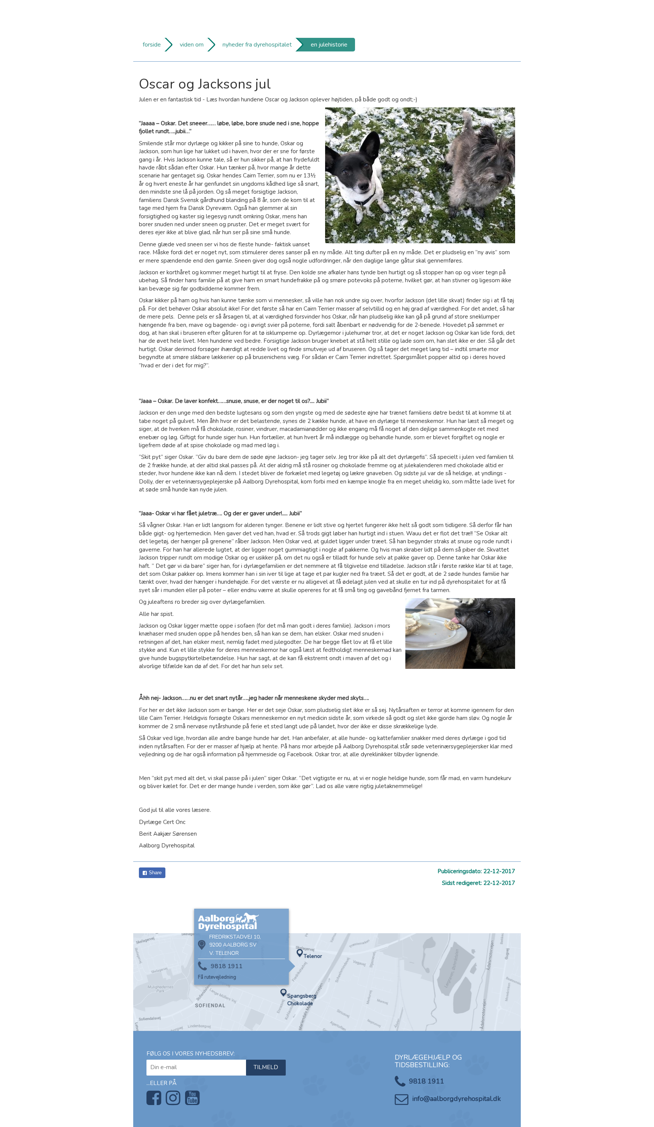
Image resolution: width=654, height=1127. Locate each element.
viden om (192, 44)
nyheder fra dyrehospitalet (257, 44)
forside (152, 44)
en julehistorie (329, 44)
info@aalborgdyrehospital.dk (456, 1098)
